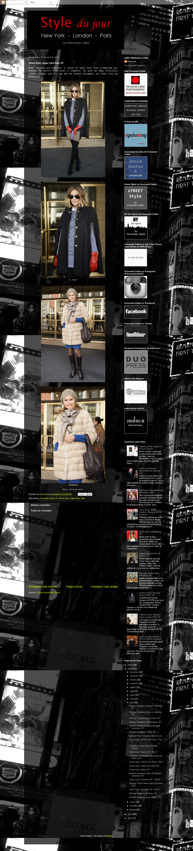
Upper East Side (77, 498)
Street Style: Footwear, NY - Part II (144, 789)
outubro (133, 680)
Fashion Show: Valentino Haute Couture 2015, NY (150, 616)
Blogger (109, 836)
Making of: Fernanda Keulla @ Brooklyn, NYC (151, 491)
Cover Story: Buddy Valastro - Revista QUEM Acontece (150, 512)
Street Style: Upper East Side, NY (144, 766)
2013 (130, 814)
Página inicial (74, 586)
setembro (134, 683)
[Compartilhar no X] (85, 494)
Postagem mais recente (43, 586)
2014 (130, 669)
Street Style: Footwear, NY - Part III (144, 779)
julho (132, 691)
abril (132, 702)
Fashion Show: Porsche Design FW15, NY (149, 594)
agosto (133, 687)
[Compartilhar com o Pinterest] (90, 494)
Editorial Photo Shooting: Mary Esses (145, 736)
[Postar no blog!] (82, 494)
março (133, 802)
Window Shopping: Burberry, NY (143, 793)
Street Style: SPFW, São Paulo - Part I (146, 762)
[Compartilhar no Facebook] (87, 494)
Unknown (131, 61)
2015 (130, 665)
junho (132, 695)
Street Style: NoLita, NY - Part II (143, 752)
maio (132, 699)
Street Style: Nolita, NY (139, 769)
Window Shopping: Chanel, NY (142, 732)
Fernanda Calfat (47, 498)
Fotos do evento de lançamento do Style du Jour (149, 470)
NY (56, 498)
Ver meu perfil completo (134, 65)
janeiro (133, 810)
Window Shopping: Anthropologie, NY (145, 722)
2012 (130, 818)
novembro (134, 676)
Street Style (64, 498)
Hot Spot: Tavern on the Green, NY (144, 718)
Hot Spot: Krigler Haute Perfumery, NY (149, 574)
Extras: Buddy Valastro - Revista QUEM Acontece (150, 638)
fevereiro (134, 806)
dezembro (134, 672)
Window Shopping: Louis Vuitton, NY (145, 797)
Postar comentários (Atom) (48, 592)
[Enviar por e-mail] (79, 494)
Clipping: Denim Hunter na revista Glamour (150, 447)
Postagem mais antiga (104, 586)
